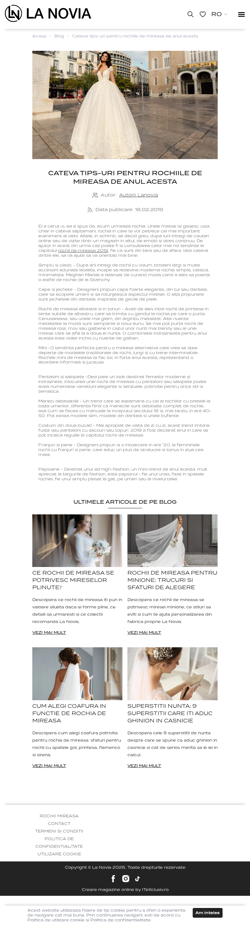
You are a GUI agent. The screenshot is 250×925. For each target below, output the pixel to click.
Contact (59, 823)
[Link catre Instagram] (126, 878)
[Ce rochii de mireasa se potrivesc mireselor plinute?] (77, 540)
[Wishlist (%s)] (202, 14)
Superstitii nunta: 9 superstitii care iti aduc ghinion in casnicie (169, 713)
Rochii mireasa (59, 816)
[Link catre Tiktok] (137, 879)
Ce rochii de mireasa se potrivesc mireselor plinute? (73, 580)
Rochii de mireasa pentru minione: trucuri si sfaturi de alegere (172, 580)
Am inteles (207, 912)
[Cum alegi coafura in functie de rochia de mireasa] (77, 673)
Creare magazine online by (125, 889)
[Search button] (190, 14)
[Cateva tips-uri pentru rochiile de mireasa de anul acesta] (48, 13)
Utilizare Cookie (59, 854)
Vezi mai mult (49, 632)
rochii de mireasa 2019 (83, 250)
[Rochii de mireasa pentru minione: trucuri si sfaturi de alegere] (172, 540)
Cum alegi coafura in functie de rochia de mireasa (69, 713)
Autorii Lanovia (138, 195)
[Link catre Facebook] (113, 878)
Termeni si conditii (59, 831)
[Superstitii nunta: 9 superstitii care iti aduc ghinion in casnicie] (172, 673)
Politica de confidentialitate (59, 842)
